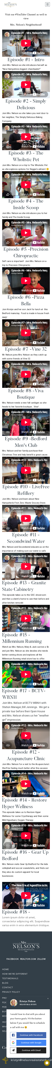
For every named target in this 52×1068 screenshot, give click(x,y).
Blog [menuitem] (5, 983)
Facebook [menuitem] (12, 959)
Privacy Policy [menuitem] (11, 992)
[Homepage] (10, 4)
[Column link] (26, 20)
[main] (26, 470)
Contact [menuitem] (7, 988)
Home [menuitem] (5, 969)
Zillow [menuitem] (41, 959)
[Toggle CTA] (47, 1063)
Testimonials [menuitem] (10, 979)
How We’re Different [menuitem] (15, 974)
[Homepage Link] (26, 946)
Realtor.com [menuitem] (28, 959)
